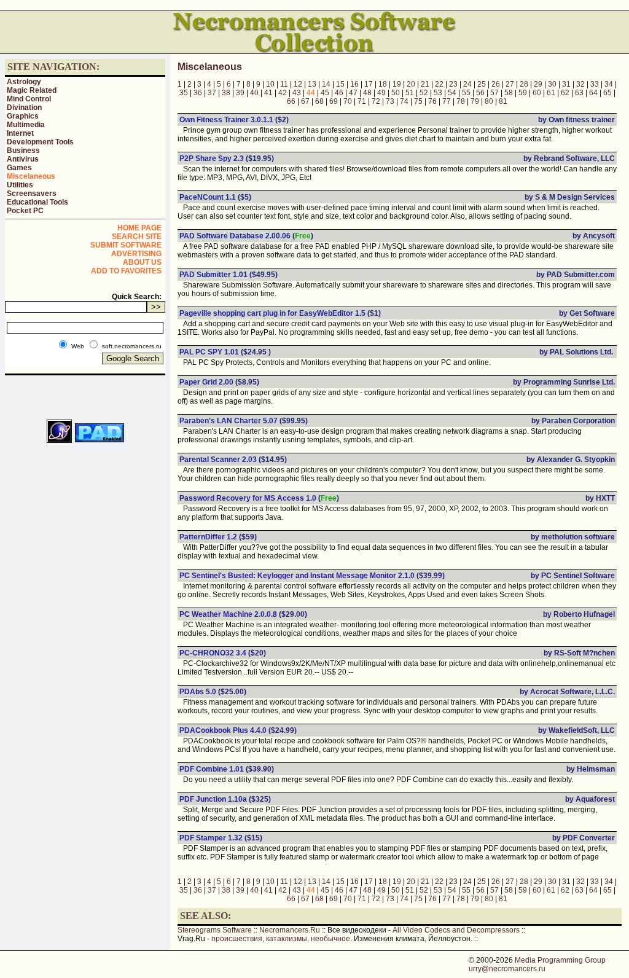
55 (466, 92)
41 (268, 92)
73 (390, 101)
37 (212, 92)
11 (284, 84)
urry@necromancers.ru (507, 968)
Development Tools (40, 142)
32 (580, 84)
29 (538, 84)
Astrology (24, 81)
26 (495, 84)
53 (438, 92)
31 (566, 84)
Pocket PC (25, 210)
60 (537, 92)
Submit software (126, 245)
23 (453, 84)
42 (282, 92)
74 (404, 101)
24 (467, 84)
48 (367, 92)
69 (333, 101)
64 (593, 92)
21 (425, 84)
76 (432, 101)
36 (197, 92)
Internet (20, 133)
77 (446, 101)
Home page (139, 228)
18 (382, 84)
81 (503, 101)
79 (475, 101)
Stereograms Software (215, 930)
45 (325, 92)
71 (361, 101)
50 (395, 92)
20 (411, 84)
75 (418, 101)
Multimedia (26, 124)
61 (551, 92)
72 (376, 101)
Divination (24, 107)
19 (397, 84)
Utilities (20, 185)
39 (240, 92)
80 (489, 101)
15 (340, 84)
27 (510, 84)
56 (480, 92)
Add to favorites (126, 271)
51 (409, 92)
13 (312, 84)
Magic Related (32, 90)
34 (608, 84)
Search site (137, 236)
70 (347, 101)
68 (319, 101)
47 (353, 92)
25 (481, 84)
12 (298, 84)
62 (565, 92)
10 (270, 84)
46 (339, 92)
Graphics (23, 116)
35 (183, 92)
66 (291, 101)
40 (254, 92)
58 (508, 92)
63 (579, 92)
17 (368, 84)
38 (226, 92)
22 (439, 84)
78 (460, 101)
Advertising (136, 253)
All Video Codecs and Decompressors (456, 930)
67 (305, 101)
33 (594, 84)
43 (296, 92)
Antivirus (23, 159)
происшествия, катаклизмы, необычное (280, 938)
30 (552, 84)
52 (424, 92)
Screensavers (32, 193)
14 (326, 84)
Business (23, 150)
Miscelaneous (31, 176)
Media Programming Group (560, 960)
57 (494, 92)
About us (142, 262)
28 (524, 84)
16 (354, 84)
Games (19, 167)
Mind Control (29, 99)
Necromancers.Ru (289, 930)
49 (381, 92)
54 (452, 92)
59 (522, 92)
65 (607, 92)
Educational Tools (37, 202)
